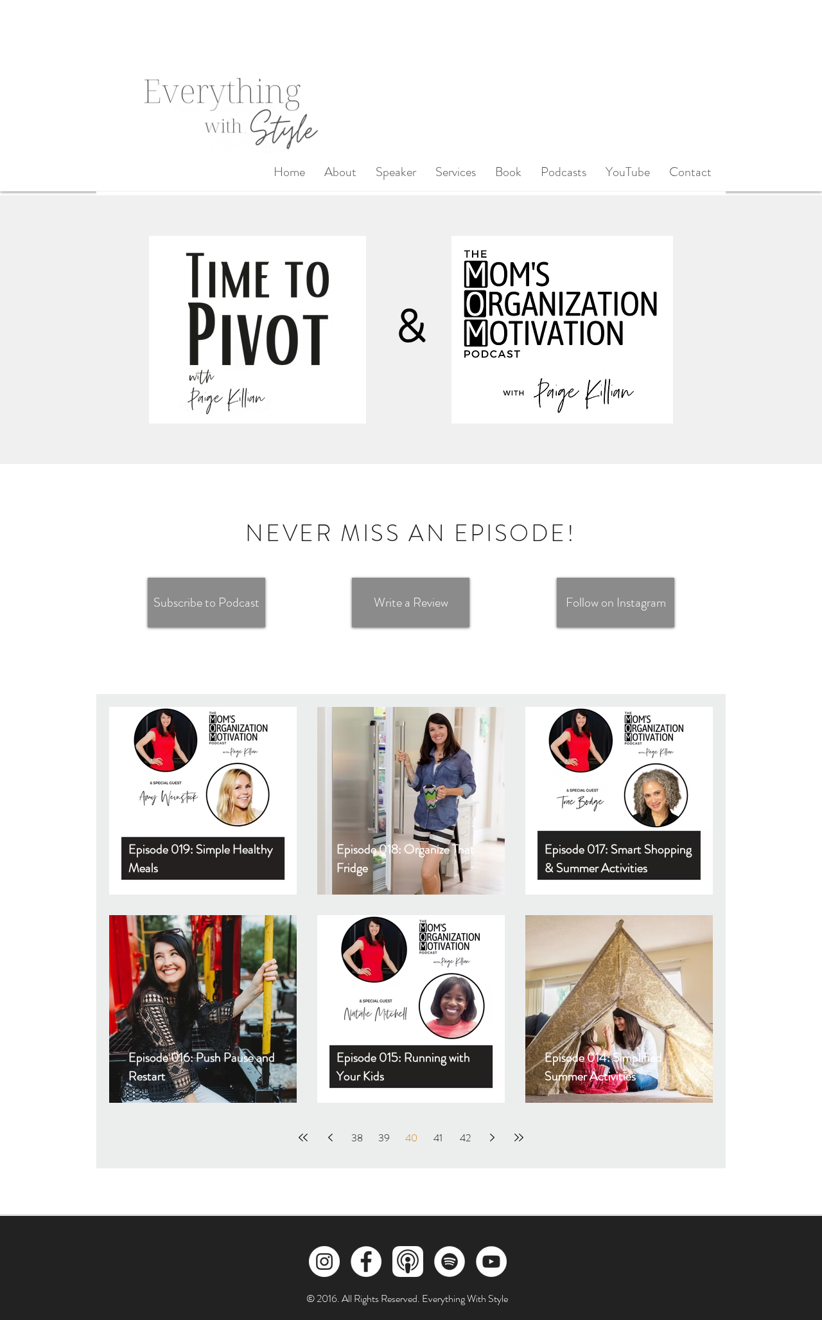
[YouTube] (491, 1261)
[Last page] (518, 1137)
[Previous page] (330, 1137)
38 (357, 1137)
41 (437, 1137)
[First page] (303, 1137)
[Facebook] (366, 1261)
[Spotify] (449, 1261)
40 (411, 1137)
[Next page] (491, 1137)
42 (465, 1137)
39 (384, 1137)
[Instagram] (324, 1261)
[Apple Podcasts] (407, 1261)
